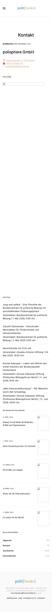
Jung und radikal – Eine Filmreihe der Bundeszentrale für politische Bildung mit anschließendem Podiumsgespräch (24, 308)
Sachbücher (8, 550)
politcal (6, 297)
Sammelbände (9, 556)
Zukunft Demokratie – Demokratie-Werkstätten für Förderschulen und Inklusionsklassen (21, 329)
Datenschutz (29, 598)
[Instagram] (32, 604)
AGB (20, 598)
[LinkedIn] (20, 604)
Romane (6, 545)
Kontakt (41, 598)
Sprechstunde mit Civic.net (17, 348)
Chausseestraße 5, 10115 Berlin (20, 60)
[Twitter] (24, 604)
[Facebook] (28, 604)
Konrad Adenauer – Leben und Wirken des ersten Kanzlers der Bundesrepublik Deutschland (25, 366)
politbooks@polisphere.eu (17, 66)
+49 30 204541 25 (14, 63)
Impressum (12, 598)
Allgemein (7, 540)
